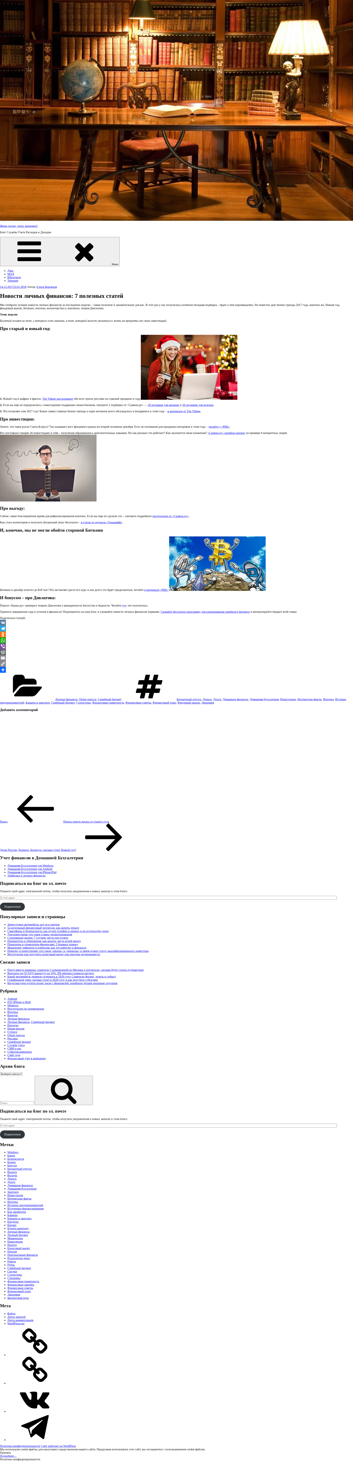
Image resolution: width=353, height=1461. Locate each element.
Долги (217, 699)
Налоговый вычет (18, 1248)
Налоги (12, 1245)
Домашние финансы (235, 699)
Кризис (12, 1225)
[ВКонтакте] (35, 1411)
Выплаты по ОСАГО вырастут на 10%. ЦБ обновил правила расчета (50, 973)
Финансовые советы (138, 702)
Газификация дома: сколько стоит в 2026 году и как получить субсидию (52, 979)
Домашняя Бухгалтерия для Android (29, 868)
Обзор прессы (87, 699)
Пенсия (12, 1251)
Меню (115, 264)
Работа (11, 1261)
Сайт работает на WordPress (58, 1446)
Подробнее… (8, 1456)
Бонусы (12, 1165)
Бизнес (11, 1162)
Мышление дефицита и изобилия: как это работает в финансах (46, 947)
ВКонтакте (14, 277)
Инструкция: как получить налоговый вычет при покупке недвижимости (53, 954)
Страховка (13, 1278)
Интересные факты (309, 699)
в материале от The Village (183, 411)
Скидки (12, 1271)
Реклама (12, 1038)
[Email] (176, 658)
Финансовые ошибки (20, 1284)
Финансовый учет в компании (26, 1058)
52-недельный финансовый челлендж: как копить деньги (43, 927)
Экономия (207, 702)
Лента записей (16, 1316)
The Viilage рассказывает (57, 398)
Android (12, 998)
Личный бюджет (17, 1235)
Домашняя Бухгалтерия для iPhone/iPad (31, 872)
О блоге (12, 1031)
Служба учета (16, 1045)
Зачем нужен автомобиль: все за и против (33, 924)
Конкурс (12, 1015)
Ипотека (328, 699)
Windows (12, 1005)
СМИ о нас (14, 1048)
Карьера (12, 1215)
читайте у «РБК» (219, 426)
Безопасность (15, 1158)
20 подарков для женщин (163, 405)
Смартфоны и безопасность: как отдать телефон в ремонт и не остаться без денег (58, 931)
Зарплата (13, 1192)
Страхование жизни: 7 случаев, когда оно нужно (37, 937)
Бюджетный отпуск (189, 699)
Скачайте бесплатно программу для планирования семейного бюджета (205, 611)
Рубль (11, 1264)
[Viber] (176, 646)
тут (124, 605)
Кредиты (13, 1221)
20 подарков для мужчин (197, 405)
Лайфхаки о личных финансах (26, 875)
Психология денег (18, 1258)
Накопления (15, 1241)
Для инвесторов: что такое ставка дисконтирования (39, 934)
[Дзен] (35, 1354)
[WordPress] (176, 652)
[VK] (176, 623)
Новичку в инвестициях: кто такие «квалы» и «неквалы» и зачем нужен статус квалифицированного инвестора (78, 951)
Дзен (10, 270)
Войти (11, 1313)
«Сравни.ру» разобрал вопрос (226, 433)
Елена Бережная (47, 286)
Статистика (83, 702)
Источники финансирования (25, 1208)
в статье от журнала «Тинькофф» (101, 522)
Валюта (12, 1172)
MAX (10, 274)
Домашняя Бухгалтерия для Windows (30, 865)
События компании (19, 1051)
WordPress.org (15, 1323)
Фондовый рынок (188, 702)
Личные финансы (66, 699)
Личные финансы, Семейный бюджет (31, 1022)
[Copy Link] (176, 664)
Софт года (13, 1055)
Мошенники (15, 1238)
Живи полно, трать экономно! (19, 226)
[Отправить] (176, 670)
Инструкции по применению (25, 1008)
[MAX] (35, 1383)
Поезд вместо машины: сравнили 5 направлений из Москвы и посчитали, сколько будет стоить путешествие (75, 969)
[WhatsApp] (176, 640)
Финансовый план (164, 702)
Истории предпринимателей (25, 1205)
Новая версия (15, 1028)
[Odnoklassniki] (176, 634)
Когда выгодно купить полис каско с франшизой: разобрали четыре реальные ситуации (62, 983)
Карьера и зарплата (38, 702)
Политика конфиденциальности (20, 1446)
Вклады (12, 1175)
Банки (11, 1155)
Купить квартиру (18, 1228)
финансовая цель (18, 1297)
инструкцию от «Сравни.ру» (170, 516)
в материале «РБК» (156, 589)
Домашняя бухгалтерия (264, 699)
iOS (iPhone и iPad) (19, 1002)
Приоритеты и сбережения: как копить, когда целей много (44, 941)
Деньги (207, 699)
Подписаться (12, 906)
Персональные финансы (22, 1254)
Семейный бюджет (110, 699)
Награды (12, 1025)
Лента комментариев (20, 1320)
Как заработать (16, 1211)
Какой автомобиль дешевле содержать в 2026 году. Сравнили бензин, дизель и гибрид (61, 976)
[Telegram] (176, 629)
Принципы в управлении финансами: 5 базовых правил (42, 944)
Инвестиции (288, 699)
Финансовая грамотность (108, 702)
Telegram (12, 280)
